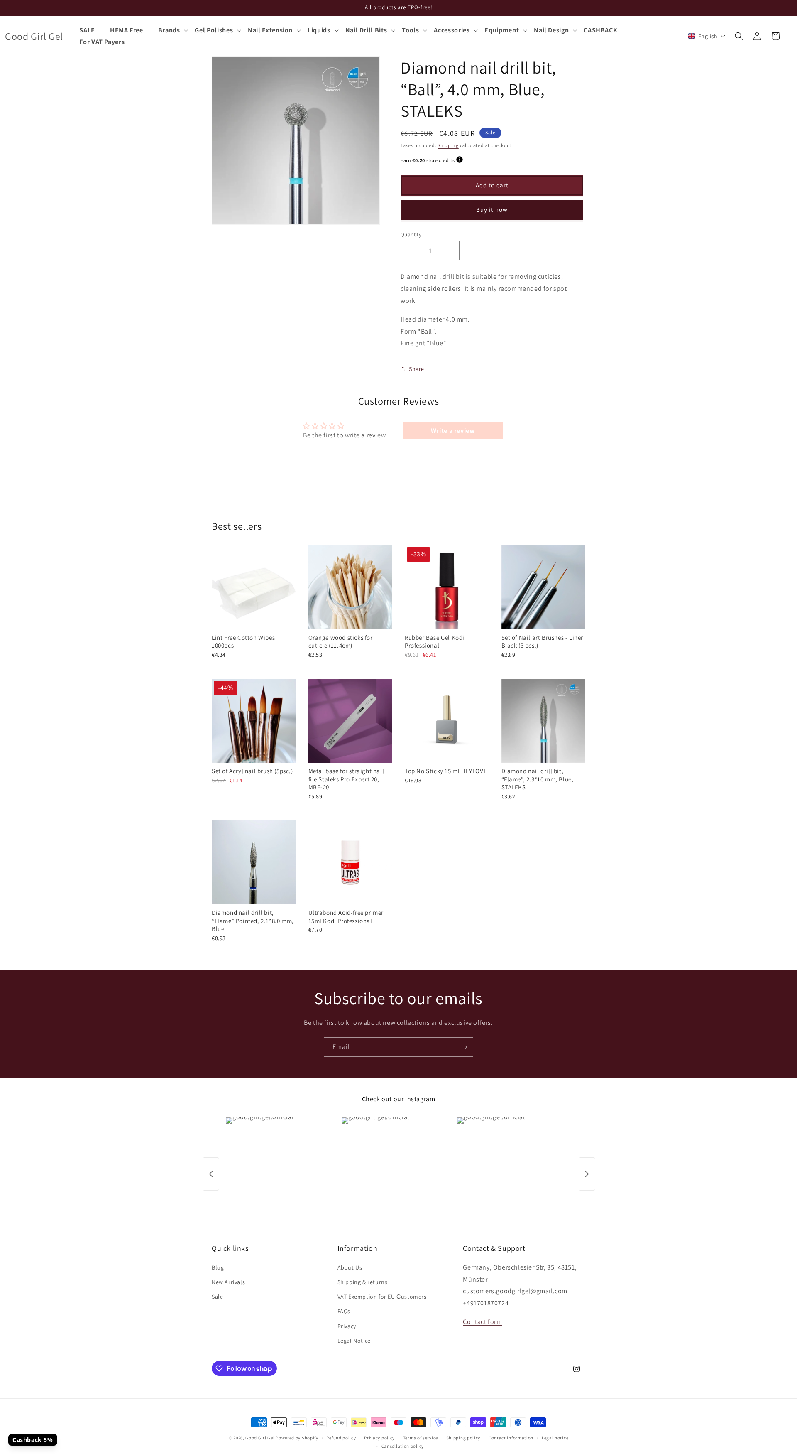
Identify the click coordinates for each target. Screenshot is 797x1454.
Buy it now (492, 210)
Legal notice (555, 1438)
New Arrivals (228, 1281)
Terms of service (420, 1438)
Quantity (411, 234)
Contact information (511, 1438)
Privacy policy (379, 1438)
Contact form (482, 1321)
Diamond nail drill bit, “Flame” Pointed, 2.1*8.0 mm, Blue (253, 921)
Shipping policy (463, 1438)
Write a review (452, 430)
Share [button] (416, 369)
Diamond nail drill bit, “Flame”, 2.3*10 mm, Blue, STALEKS (537, 779)
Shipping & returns (362, 1281)
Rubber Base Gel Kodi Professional (435, 642)
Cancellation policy (402, 1446)
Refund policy (341, 1438)
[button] (173, 30)
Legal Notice (354, 1340)
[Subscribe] (464, 1047)
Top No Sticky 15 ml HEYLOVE (446, 771)
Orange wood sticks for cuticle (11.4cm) (340, 642)
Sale (217, 1296)
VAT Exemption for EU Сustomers (382, 1296)
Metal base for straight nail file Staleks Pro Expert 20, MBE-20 (346, 779)
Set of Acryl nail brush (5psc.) (252, 771)
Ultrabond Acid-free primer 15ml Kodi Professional (346, 917)
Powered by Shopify (297, 1438)
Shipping (448, 145)
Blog (218, 1267)
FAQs (343, 1311)
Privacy (346, 1325)
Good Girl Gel (259, 1438)
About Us (349, 1267)
